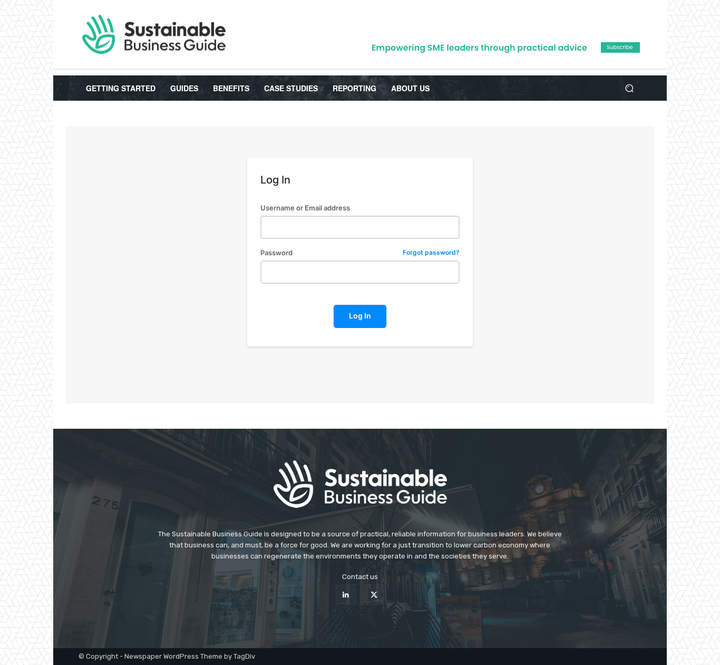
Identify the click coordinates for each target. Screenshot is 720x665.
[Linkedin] (346, 594)
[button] (629, 88)
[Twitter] (374, 594)
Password (359, 252)
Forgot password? (431, 252)
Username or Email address (305, 208)
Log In (360, 315)
